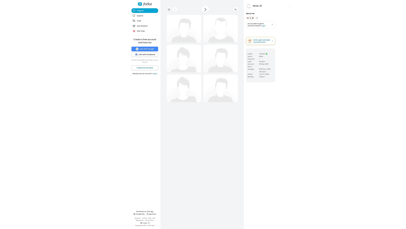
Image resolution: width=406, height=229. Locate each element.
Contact (144, 218)
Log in (155, 74)
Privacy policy (149, 220)
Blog (149, 218)
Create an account (145, 68)
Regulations (140, 220)
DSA (154, 218)
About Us (137, 218)
